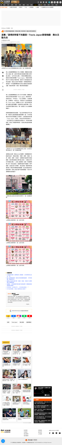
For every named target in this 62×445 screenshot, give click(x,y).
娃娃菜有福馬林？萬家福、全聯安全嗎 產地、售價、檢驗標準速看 (9, 380)
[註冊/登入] (60, 2)
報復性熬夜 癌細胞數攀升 (27, 352)
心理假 (37, 7)
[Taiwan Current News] (49, 2)
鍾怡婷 (4, 40)
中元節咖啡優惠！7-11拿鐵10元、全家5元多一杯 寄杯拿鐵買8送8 (17, 353)
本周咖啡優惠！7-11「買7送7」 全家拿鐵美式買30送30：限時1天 (6, 353)
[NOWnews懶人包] (52, 2)
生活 (35, 5)
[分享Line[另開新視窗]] (2, 76)
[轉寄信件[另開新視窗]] (2, 79)
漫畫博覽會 (28, 322)
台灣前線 (31, 7)
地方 (53, 5)
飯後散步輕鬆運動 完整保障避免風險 (27, 391)
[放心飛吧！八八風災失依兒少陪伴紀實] (15, 1)
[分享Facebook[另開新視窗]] (2, 72)
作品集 (27, 304)
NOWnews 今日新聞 (5, 28)
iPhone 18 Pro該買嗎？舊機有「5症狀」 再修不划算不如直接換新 (27, 364)
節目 (49, 5)
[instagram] (41, 2)
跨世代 (20, 7)
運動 (24, 5)
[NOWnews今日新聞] (5, 2)
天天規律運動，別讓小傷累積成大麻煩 (6, 365)
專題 (16, 5)
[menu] (1, 5)
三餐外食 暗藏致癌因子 (23, 379)
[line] (44, 2)
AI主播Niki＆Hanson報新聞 (47, 7)
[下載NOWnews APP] (55, 2)
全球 (28, 5)
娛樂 (20, 5)
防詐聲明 (25, 430)
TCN (26, 7)
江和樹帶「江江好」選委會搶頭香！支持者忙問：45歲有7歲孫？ (17, 403)
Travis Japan (14, 322)
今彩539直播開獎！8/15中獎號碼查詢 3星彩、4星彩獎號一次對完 (17, 392)
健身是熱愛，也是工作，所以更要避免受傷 (9, 419)
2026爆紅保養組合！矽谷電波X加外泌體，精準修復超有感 (6, 404)
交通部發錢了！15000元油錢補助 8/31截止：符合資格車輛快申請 (27, 403)
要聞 (12, 5)
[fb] (38, 2)
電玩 (39, 5)
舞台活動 (22, 322)
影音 (45, 5)
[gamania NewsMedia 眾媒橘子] (31, 440)
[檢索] (57, 2)
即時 (8, 5)
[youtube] (46, 2)
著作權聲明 (26, 435)
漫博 (8, 322)
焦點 (4, 5)
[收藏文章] (2, 89)
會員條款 (40, 430)
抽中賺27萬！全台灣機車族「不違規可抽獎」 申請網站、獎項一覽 (6, 392)
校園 (56, 5)
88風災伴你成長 (13, 7)
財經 (31, 5)
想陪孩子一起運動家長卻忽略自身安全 (24, 419)
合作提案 (40, 433)
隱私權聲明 (26, 433)
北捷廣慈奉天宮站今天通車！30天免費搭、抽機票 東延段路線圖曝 (17, 364)
